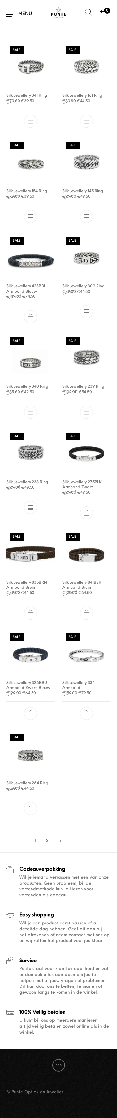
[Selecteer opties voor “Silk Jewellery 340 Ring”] (30, 412)
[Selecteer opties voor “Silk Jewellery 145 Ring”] (86, 216)
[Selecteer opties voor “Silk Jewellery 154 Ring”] (30, 216)
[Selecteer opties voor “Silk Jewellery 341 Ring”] (30, 121)
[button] (30, 316)
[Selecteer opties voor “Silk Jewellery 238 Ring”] (30, 507)
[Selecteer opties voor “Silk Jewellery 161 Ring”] (86, 121)
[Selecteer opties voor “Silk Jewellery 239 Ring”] (86, 412)
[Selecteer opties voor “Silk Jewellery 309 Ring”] (86, 312)
